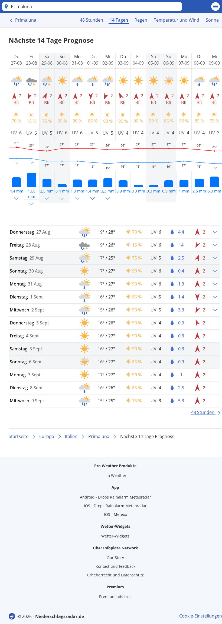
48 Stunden (91, 20)
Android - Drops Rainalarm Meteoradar (115, 497)
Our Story (115, 557)
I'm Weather (115, 475)
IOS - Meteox (115, 514)
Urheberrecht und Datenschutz (115, 574)
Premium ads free (115, 596)
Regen (141, 20)
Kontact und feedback (115, 566)
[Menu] (215, 6)
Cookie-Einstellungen (200, 616)
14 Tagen (119, 20)
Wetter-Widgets (115, 536)
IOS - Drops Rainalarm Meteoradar (115, 505)
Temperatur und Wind (176, 20)
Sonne (212, 20)
